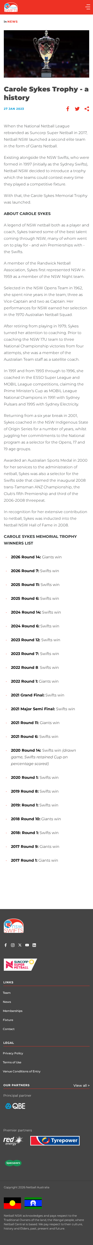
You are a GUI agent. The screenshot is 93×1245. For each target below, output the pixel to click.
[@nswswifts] (13, 945)
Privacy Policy (13, 1053)
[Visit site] (18, 1109)
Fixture (8, 1020)
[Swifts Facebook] (5, 945)
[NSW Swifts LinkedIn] (34, 945)
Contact (9, 1029)
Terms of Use (12, 1062)
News (12, 21)
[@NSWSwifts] (20, 945)
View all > (81, 1085)
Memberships (12, 1011)
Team (7, 993)
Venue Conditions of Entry (22, 1071)
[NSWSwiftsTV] (27, 945)
